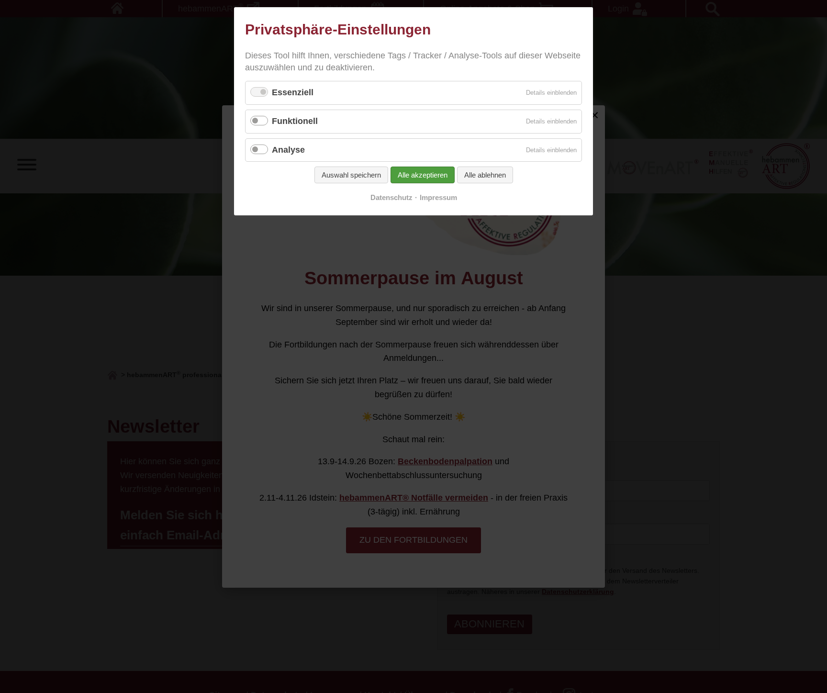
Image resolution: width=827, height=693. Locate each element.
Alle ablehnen (485, 175)
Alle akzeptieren (422, 175)
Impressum (438, 197)
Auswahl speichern (351, 175)
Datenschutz (391, 197)
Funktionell (295, 121)
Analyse (288, 150)
